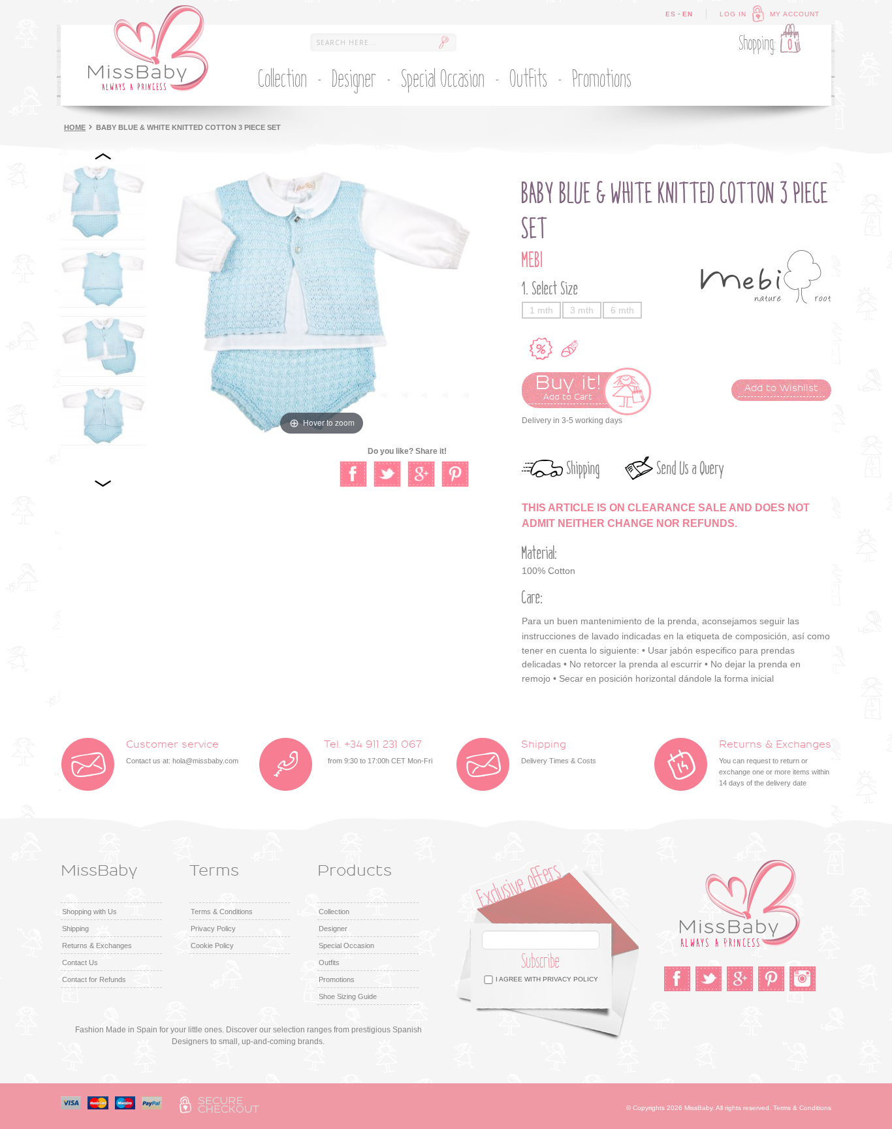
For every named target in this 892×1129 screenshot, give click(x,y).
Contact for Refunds (94, 979)
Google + (740, 978)
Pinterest (771, 978)
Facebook (677, 978)
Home (75, 127)
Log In (733, 14)
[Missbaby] (148, 48)
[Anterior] (103, 156)
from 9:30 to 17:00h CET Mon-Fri (378, 752)
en (687, 14)
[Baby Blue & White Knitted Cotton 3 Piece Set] (103, 201)
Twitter (708, 978)
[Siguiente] (103, 483)
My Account (795, 14)
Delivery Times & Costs (558, 752)
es (670, 14)
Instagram (802, 978)
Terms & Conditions (222, 911)
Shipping (583, 468)
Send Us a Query (690, 468)
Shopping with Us (89, 911)
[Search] (443, 42)
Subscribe (541, 961)
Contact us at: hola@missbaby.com (182, 752)
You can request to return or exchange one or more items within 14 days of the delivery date (775, 763)
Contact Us (80, 962)
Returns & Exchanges (97, 945)
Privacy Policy (213, 928)
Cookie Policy (212, 945)
